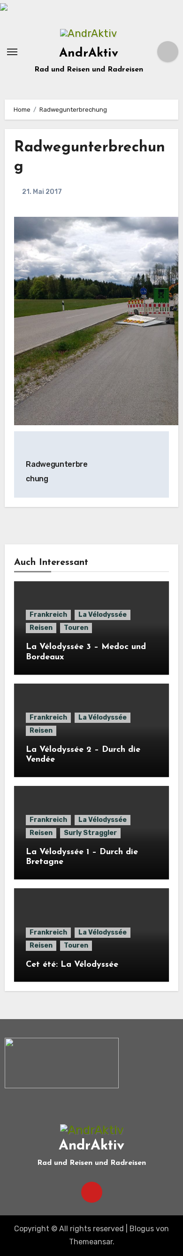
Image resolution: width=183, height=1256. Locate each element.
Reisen (41, 628)
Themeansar (91, 1241)
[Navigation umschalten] (12, 51)
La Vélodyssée (102, 615)
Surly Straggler (90, 833)
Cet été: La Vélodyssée (72, 965)
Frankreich (48, 615)
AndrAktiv (88, 53)
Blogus (142, 1228)
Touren (76, 628)
